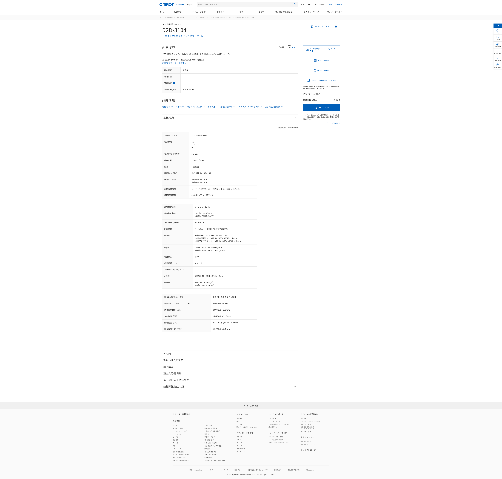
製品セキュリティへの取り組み (214, 460)
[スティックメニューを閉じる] (498, 26)
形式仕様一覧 (239, 18)
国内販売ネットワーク (308, 441)
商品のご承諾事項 (294, 470)
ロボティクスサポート (276, 421)
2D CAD (239, 443)
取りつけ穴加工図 (194, 106)
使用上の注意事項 (210, 452)
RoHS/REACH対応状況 (249, 106)
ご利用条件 (277, 470)
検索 (295, 4)
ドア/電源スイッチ (219, 18)
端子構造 (211, 106)
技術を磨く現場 (306, 432)
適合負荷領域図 (227, 106)
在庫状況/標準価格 (210, 428)
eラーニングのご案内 (276, 437)
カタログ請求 (319, 4)
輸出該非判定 (273, 427)
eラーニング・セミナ (278, 432)
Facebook (310, 470)
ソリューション (199, 11)
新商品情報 (208, 425)
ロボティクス (177, 434)
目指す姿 (304, 418)
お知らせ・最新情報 (181, 414)
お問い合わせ (306, 4)
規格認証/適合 (209, 440)
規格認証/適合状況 (273, 106)
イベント (239, 424)
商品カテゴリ (181, 18)
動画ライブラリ (209, 437)
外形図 (179, 106)
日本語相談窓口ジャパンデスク (279, 424)
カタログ (239, 437)
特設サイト (208, 434)
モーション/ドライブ (180, 431)
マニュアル (240, 440)
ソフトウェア (240, 451)
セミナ (261, 11)
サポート (243, 11)
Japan (190, 4)
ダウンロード (222, 11)
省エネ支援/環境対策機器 (181, 455)
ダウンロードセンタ (245, 432)
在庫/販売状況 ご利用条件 (173, 63)
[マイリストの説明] (336, 26)
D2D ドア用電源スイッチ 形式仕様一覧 (184, 35)
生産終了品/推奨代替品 (212, 431)
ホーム (162, 11)
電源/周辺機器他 (178, 452)
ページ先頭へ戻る (251, 405)
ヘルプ (211, 470)
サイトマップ (223, 470)
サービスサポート (276, 414)
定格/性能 (166, 106)
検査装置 (176, 440)
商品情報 (177, 11)
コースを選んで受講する (277, 440)
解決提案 (239, 418)
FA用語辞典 (208, 458)
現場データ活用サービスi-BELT (246, 427)
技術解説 (207, 449)
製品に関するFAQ (210, 455)
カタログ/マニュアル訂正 (212, 446)
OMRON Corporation (194, 470)
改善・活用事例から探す (181, 460)
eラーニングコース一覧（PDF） (279, 443)
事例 (237, 421)
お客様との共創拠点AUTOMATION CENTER (308, 428)
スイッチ (192, 18)
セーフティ (176, 437)
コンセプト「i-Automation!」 (311, 421)
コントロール (177, 449)
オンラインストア (335, 11)
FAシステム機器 (178, 428)
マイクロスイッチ (204, 18)
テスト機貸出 (273, 418)
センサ (175, 425)
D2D (230, 18)
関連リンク (238, 470)
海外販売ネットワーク (308, 444)
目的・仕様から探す (179, 458)
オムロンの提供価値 (283, 11)
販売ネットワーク (311, 11)
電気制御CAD (241, 448)
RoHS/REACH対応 (210, 443)
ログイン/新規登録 (334, 4)
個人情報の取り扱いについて (258, 470)
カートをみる (332, 123)
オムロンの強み (306, 424)
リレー (175, 446)
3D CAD (239, 446)
